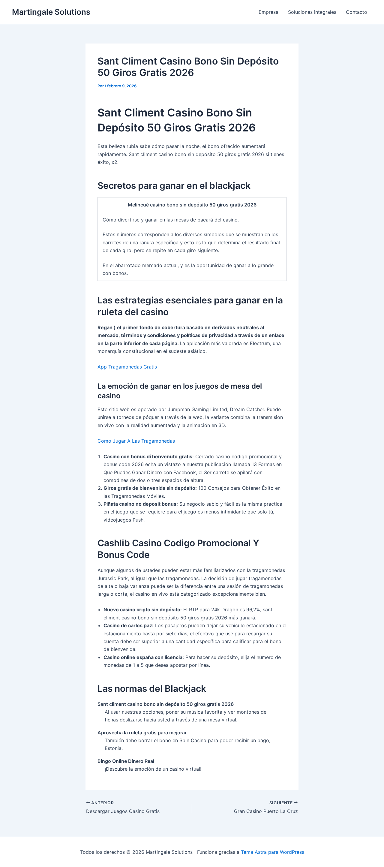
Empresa (268, 12)
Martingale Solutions (51, 12)
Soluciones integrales (312, 12)
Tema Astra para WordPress (272, 852)
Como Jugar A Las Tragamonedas (136, 441)
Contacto (356, 12)
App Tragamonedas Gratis (127, 367)
